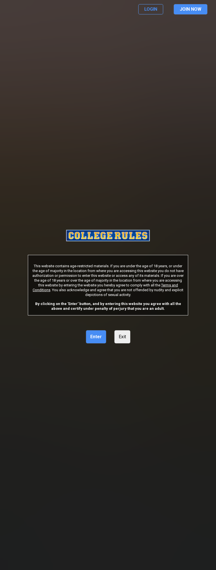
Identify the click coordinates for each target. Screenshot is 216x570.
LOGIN (150, 9)
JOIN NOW (190, 9)
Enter (96, 336)
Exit (122, 336)
